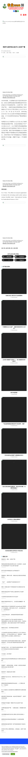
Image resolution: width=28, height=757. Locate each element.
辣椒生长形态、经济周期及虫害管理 (9, 627)
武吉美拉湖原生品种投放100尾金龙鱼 (14, 550)
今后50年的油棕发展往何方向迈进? (9, 596)
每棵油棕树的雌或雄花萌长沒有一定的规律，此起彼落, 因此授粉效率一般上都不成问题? (13, 564)
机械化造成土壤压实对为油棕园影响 (14, 295)
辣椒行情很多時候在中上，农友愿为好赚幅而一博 (13, 601)
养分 (5, 248)
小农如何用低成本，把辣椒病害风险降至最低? (12, 614)
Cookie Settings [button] (6, 754)
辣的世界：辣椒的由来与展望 (8, 672)
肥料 (17, 248)
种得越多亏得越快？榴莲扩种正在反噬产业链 (12, 703)
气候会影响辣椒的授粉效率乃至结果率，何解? (14, 423)
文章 (4, 52)
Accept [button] (12, 754)
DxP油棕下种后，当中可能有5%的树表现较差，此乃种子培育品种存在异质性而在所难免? (13, 648)
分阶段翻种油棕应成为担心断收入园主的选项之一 (13, 714)
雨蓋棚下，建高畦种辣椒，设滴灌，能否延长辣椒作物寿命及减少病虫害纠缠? (13, 666)
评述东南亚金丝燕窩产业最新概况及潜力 (14, 455)
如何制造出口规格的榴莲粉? (14, 519)
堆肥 (9, 248)
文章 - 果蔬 (9, 52)
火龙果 (17, 52)
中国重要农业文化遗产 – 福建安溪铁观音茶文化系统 (14, 327)
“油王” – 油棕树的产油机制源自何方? (10, 582)
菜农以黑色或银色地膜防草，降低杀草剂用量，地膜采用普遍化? (14, 487)
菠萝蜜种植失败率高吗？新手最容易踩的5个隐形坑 (13, 724)
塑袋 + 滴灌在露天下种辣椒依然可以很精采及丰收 (13, 587)
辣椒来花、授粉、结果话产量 (8, 559)
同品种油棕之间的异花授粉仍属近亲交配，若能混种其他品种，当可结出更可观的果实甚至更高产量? (13, 641)
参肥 (7, 248)
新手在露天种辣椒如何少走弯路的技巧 (10, 570)
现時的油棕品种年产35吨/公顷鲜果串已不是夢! (12, 591)
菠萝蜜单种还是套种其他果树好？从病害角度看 (12, 719)
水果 (14, 52)
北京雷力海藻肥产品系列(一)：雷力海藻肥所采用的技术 (14, 360)
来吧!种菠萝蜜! (14, 392)
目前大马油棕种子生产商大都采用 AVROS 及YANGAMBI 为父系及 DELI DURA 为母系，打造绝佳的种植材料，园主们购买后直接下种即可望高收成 (13, 621)
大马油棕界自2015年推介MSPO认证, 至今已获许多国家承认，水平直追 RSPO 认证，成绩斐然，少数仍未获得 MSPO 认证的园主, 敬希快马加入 (13, 634)
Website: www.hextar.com (9, 97)
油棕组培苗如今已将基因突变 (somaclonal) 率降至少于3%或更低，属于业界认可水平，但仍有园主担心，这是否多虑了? (13, 608)
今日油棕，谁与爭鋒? (6, 654)
